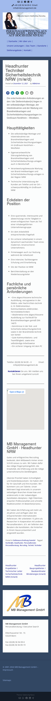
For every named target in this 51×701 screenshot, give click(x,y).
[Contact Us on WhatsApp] (22, 1)
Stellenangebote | (15, 50)
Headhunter (18, 543)
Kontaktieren (14, 371)
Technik (31, 545)
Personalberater (30, 543)
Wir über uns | (26, 41)
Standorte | (42, 45)
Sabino (25, 695)
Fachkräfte (9, 543)
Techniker (37, 545)
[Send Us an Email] (19, 1)
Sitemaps (7, 680)
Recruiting (23, 545)
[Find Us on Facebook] (25, 1)
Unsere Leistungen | (16, 45)
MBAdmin (36, 83)
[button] (8, 93)
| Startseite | (13, 41)
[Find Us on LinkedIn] (28, 1)
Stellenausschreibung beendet (24, 540)
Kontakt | (28, 50)
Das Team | (31, 45)
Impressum (8, 670)
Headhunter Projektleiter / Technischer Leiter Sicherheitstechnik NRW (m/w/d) (13, 571)
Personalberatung (12, 545)
